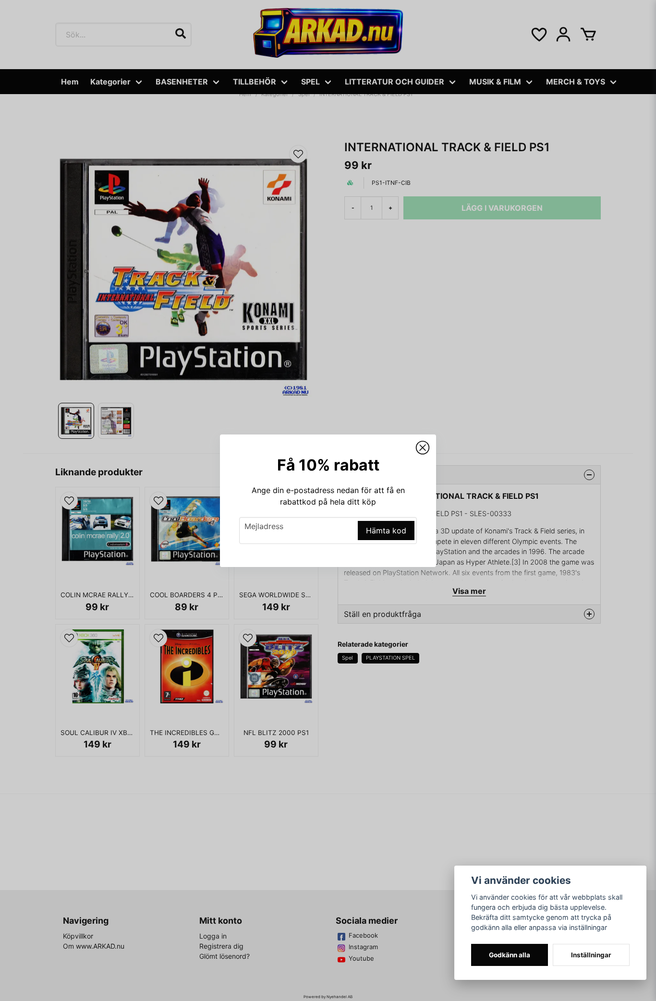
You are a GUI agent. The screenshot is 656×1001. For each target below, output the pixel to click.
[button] (422, 448)
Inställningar (591, 955)
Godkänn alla (509, 955)
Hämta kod (386, 530)
